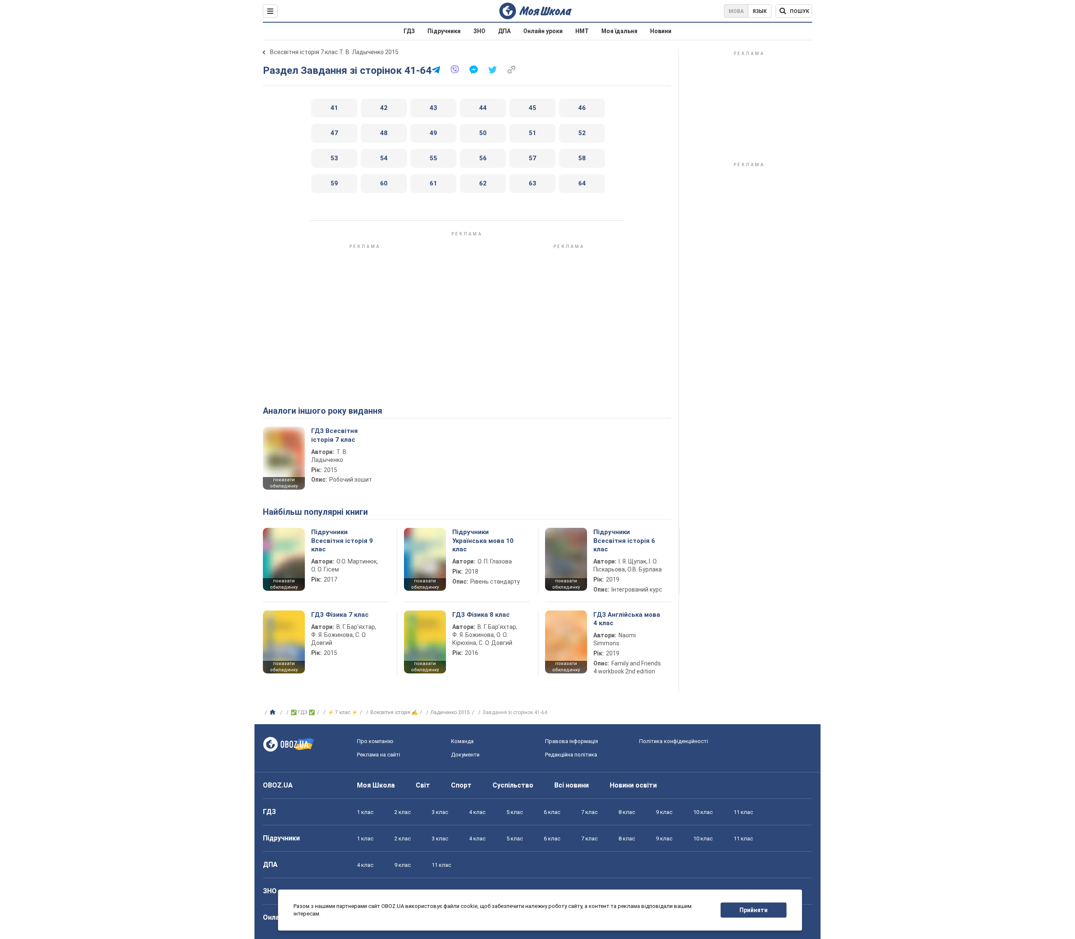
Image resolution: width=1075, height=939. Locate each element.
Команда (462, 741)
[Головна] (273, 712)
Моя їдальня (619, 31)
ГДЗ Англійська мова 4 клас (626, 619)
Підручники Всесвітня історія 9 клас (342, 540)
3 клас (440, 812)
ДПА (504, 31)
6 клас (552, 812)
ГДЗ (409, 31)
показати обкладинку (284, 483)
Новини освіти (633, 785)
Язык (759, 11)
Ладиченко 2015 (450, 712)
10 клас (703, 812)
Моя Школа (376, 785)
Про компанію (375, 741)
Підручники (444, 31)
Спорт (461, 785)
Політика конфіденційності (673, 741)
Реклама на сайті (378, 754)
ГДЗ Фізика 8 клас (481, 614)
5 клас (514, 812)
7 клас (589, 812)
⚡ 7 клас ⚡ (343, 712)
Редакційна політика (571, 754)
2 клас (402, 812)
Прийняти (753, 910)
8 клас (627, 812)
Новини (660, 31)
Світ (423, 785)
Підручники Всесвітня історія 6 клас (624, 540)
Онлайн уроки (543, 31)
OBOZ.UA (278, 785)
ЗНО (479, 31)
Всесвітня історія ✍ (394, 712)
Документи (465, 754)
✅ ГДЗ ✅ (303, 712)
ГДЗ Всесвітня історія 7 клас (334, 435)
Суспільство (513, 785)
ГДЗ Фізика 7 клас (340, 614)
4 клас (477, 812)
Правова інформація (571, 741)
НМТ (582, 31)
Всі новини (571, 785)
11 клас (743, 812)
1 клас (365, 812)
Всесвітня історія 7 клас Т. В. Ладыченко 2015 (334, 52)
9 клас (664, 812)
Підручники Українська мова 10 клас (483, 540)
